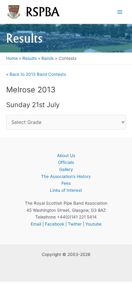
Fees (66, 183)
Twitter (75, 224)
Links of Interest (66, 190)
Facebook (54, 224)
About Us (66, 155)
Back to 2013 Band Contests (38, 74)
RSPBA (42, 12)
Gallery (66, 169)
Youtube (93, 224)
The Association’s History (66, 176)
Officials (66, 162)
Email (36, 224)
